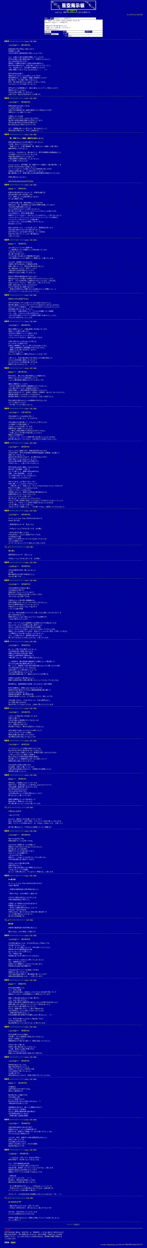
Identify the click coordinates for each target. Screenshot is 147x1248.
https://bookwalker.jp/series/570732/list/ (20, 181)
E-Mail (26, 41)
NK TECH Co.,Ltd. (113, 1244)
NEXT (76, 1224)
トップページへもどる (135, 14)
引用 (31, 41)
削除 (35, 41)
